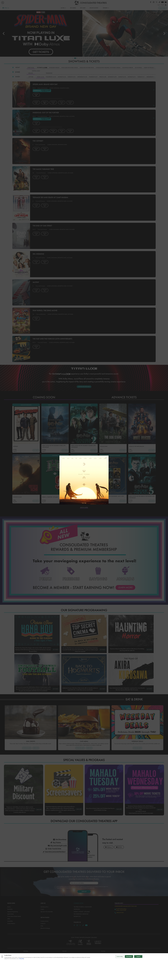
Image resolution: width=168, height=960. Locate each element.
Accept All (138, 956)
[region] (84, 956)
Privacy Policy (21, 958)
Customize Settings (119, 956)
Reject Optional (129, 956)
